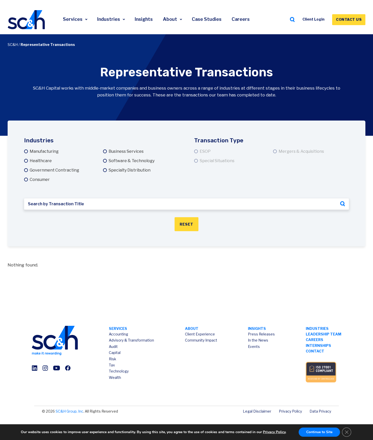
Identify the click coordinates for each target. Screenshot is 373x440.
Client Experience (200, 334)
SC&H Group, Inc (69, 411)
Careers (241, 19)
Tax (112, 365)
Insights (144, 19)
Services (73, 19)
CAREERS (314, 339)
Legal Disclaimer (257, 411)
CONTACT (315, 351)
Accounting (118, 334)
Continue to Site (319, 432)
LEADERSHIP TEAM (323, 334)
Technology (119, 371)
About (170, 19)
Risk (112, 359)
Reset (186, 224)
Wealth (115, 377)
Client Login (313, 19)
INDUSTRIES (317, 328)
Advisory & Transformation (131, 340)
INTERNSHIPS (318, 345)
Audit (113, 346)
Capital (115, 352)
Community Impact (201, 340)
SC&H (13, 44)
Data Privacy (320, 411)
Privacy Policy (290, 411)
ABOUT (191, 328)
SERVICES (118, 328)
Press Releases (261, 334)
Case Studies (207, 19)
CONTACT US (349, 19)
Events (254, 346)
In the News (258, 340)
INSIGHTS (257, 328)
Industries (109, 19)
